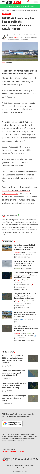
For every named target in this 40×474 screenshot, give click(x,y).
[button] (4, 2)
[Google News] (22, 459)
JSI (16, 322)
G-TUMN (28, 340)
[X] (15, 459)
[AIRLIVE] (13, 2)
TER (26, 289)
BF (16, 257)
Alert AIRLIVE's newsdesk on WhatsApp (13, 451)
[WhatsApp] (31, 459)
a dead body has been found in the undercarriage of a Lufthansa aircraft (19, 190)
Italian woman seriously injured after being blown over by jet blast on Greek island (25, 314)
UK (33, 301)
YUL (28, 257)
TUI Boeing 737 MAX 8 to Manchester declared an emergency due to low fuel (26, 328)
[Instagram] (25, 459)
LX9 (23, 289)
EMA (23, 340)
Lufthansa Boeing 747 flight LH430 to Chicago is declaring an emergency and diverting (14, 385)
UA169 (28, 308)
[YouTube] (19, 459)
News (21, 319)
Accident (17, 252)
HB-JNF (17, 289)
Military (17, 268)
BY (16, 340)
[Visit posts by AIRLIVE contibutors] (4, 37)
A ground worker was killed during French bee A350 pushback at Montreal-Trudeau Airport (25, 247)
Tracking (29, 280)
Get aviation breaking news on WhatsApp (20, 6)
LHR (16, 308)
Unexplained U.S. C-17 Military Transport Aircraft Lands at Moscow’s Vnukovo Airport (24, 263)
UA (24, 308)
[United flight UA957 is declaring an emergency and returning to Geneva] (33, 398)
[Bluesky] (37, 459)
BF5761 (20, 257)
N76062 (20, 308)
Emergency (6, 13)
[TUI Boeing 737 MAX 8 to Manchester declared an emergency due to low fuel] (7, 328)
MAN (32, 340)
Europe (24, 280)
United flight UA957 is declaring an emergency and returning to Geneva (14, 398)
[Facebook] (13, 459)
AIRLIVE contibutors (31, 37)
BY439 (19, 340)
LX (20, 289)
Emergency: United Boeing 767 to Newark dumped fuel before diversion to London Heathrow (25, 296)
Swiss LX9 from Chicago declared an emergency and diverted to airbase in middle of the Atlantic (26, 275)
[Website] (37, 215)
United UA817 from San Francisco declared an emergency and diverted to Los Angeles (13, 373)
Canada (23, 252)
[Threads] (34, 459)
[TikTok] (28, 459)
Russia (22, 268)
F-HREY (24, 257)
